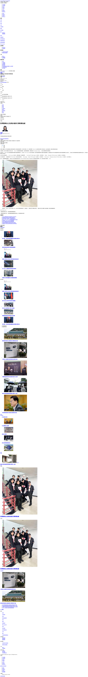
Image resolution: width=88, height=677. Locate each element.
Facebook (3, 669)
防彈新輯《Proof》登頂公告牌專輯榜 (8, 220)
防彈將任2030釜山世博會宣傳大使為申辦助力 (9, 223)
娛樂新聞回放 (2, 40)
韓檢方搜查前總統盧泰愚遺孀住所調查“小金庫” (8, 464)
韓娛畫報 (3, 33)
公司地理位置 (4, 67)
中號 (4, 146)
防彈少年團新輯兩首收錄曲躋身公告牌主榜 (9, 216)
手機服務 (3, 648)
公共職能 (3, 63)
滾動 (3, 104)
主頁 (1, 609)
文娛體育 (1, 26)
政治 (1, 21)
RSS (3, 56)
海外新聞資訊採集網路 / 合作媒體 (7, 66)
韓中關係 (1, 30)
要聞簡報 (3, 639)
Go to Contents (2, 0)
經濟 (1, 23)
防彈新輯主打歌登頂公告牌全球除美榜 (8, 217)
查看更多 (3, 76)
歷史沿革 (3, 65)
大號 (4, 147)
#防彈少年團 (2, 227)
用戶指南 (3, 68)
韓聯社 (1, 72)
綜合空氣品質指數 (3, 82)
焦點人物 (3, 47)
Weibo (3, 13)
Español (3, 662)
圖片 (1, 31)
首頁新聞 (1, 570)
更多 (1, 414)
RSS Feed (3, 16)
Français (3, 663)
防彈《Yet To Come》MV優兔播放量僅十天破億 (10, 219)
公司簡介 (3, 62)
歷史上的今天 (4, 624)
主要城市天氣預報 (5, 51)
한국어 (3, 659)
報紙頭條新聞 (2, 42)
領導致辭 (3, 64)
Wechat (3, 14)
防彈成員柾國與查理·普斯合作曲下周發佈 (9, 222)
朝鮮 (1, 28)
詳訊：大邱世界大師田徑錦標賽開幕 (8, 607)
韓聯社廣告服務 (4, 52)
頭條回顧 (1, 37)
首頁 (3, 61)
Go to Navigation (7, 0)
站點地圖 (3, 671)
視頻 (1, 35)
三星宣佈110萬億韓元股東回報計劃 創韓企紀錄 (8, 589)
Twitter (3, 15)
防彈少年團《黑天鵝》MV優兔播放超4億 (8, 218)
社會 (3, 107)
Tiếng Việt (3, 664)
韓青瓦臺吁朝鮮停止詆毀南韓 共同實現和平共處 (8, 603)
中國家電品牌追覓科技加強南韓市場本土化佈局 (10, 606)
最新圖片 (3, 32)
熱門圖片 (1, 415)
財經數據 (3, 48)
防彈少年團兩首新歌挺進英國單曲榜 (8, 221)
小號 (4, 145)
